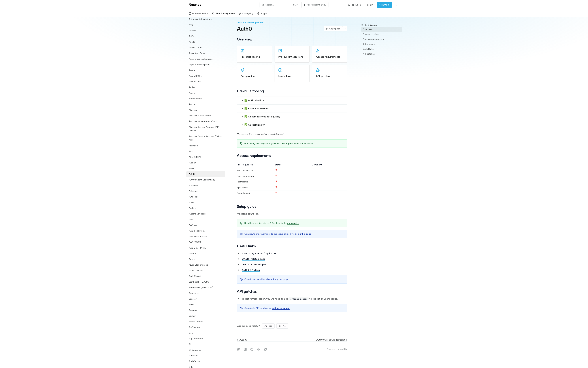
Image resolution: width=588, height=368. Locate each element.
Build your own (290, 143)
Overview (367, 29)
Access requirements (373, 39)
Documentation (200, 13)
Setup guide (369, 44)
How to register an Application (259, 253)
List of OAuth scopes (254, 264)
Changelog (247, 13)
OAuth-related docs (253, 258)
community (293, 223)
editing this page (302, 234)
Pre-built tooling (371, 34)
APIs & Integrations (225, 13)
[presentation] (208, 192)
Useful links (368, 49)
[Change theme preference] (396, 4)
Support (265, 13)
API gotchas (369, 54)
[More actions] (344, 28)
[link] (254, 54)
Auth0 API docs (251, 269)
